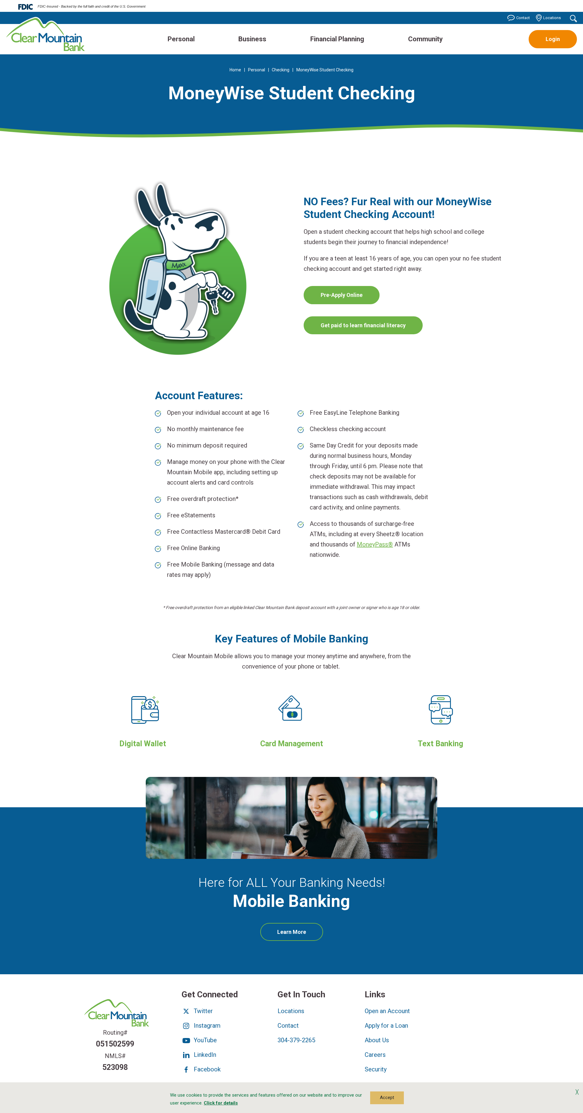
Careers (375, 1054)
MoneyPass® (375, 544)
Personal (181, 39)
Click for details (221, 1103)
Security (376, 1069)
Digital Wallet (142, 743)
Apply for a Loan (386, 1025)
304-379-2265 (296, 1040)
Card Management (291, 743)
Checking (280, 69)
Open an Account (387, 1011)
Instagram (206, 1025)
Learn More (300, 934)
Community (425, 39)
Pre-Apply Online (342, 295)
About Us (377, 1040)
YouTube (204, 1040)
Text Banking (440, 743)
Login (553, 39)
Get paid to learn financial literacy (363, 325)
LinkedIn (204, 1054)
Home (235, 69)
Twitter (202, 1011)
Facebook (206, 1069)
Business (252, 39)
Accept (387, 1097)
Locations (552, 17)
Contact (523, 17)
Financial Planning (337, 39)
